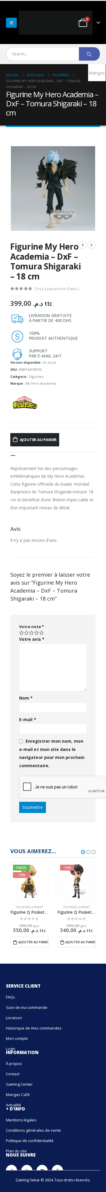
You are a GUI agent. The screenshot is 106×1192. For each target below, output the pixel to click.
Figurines (36, 373)
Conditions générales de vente (33, 1127)
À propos (14, 1060)
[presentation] (17, 185)
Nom (26, 695)
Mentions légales (21, 1117)
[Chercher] (89, 51)
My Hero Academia (41, 380)
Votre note (31, 623)
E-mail (27, 716)
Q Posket (37, 904)
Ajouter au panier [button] (33, 938)
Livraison (14, 1014)
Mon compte (17, 1035)
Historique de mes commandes (34, 1024)
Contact (12, 1071)
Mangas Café (18, 1091)
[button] (83, 849)
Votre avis (31, 636)
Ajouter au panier (38, 436)
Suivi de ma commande (26, 1004)
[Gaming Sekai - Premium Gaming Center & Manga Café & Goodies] (41, 21)
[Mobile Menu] (11, 21)
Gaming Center (19, 1081)
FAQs (10, 993)
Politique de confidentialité (30, 1137)
